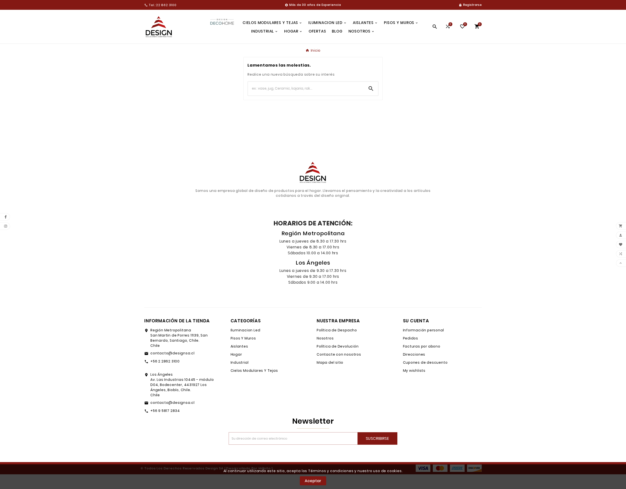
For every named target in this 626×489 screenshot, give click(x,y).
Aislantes (239, 346)
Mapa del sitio (330, 362)
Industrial (240, 362)
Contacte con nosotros (339, 354)
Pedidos (410, 338)
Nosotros (325, 338)
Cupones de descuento (425, 362)
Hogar (236, 354)
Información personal (423, 330)
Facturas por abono (421, 346)
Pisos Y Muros (243, 338)
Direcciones (414, 354)
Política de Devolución (338, 346)
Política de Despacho (337, 330)
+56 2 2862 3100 (165, 361)
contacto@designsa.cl (172, 353)
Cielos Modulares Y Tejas (254, 370)
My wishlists (414, 370)
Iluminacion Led (245, 330)
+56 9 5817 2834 (165, 410)
